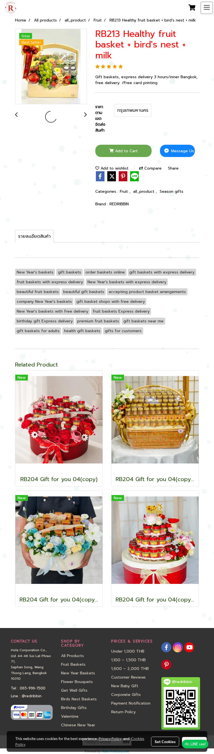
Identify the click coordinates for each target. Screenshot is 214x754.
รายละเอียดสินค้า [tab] (34, 236)
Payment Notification (130, 703)
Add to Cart (126, 151)
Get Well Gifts (74, 690)
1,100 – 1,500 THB (128, 660)
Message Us (182, 151)
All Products (72, 656)
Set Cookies (165, 741)
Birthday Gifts (74, 708)
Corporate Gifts (126, 695)
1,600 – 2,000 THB (130, 669)
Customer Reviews (128, 677)
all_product (144, 191)
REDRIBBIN (119, 204)
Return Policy (123, 712)
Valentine (70, 716)
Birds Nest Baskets (79, 699)
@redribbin (32, 696)
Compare (152, 168)
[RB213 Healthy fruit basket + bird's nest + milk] (51, 66)
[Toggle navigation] (207, 8)
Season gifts (171, 191)
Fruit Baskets (73, 664)
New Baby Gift (124, 686)
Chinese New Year (78, 725)
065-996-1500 (32, 688)
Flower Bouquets (77, 682)
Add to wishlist (113, 168)
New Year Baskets (78, 673)
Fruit (124, 191)
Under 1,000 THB (127, 651)
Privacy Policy (110, 738)
